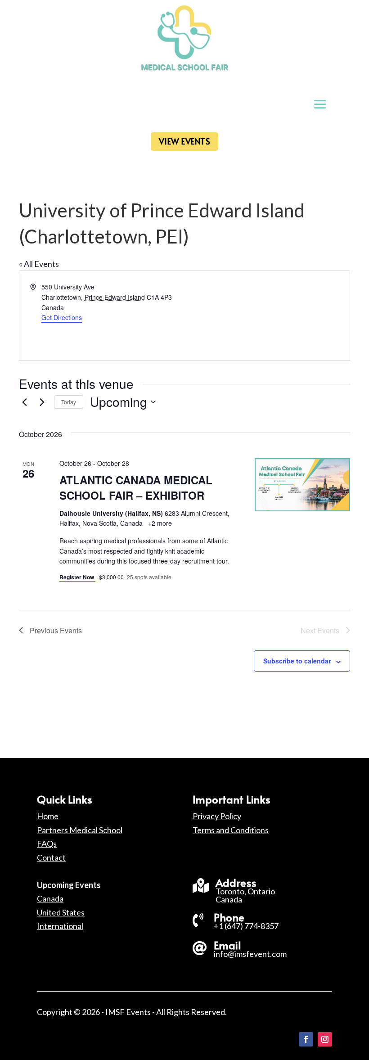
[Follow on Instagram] (325, 1039)
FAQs (47, 843)
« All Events (39, 264)
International (60, 926)
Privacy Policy (217, 816)
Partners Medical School (79, 830)
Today (68, 402)
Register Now (77, 577)
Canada (50, 898)
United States (61, 912)
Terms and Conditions (231, 830)
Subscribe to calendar (297, 660)
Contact (51, 857)
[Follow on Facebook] (306, 1039)
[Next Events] (41, 402)
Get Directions (61, 317)
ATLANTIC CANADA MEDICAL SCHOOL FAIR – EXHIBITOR (135, 487)
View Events (185, 141)
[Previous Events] (24, 402)
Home (47, 816)
